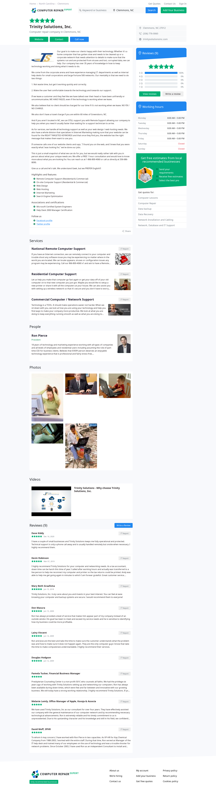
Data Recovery (145, 214)
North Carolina (46, 3)
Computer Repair (147, 203)
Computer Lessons (148, 197)
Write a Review (123, 525)
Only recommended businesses (44, 782)
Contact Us (170, 3)
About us (114, 770)
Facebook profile (44, 220)
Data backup (145, 208)
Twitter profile (43, 224)
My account (142, 770)
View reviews (149, 93)
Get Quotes (154, 3)
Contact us (115, 781)
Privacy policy (170, 770)
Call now (79, 39)
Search (152, 10)
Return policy (170, 775)
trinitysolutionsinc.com (155, 39)
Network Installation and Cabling (155, 219)
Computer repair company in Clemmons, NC (55, 32)
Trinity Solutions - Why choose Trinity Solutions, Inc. (97, 489)
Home (33, 3)
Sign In (182, 3)
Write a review (172, 93)
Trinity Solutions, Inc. (51, 26)
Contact (59, 39)
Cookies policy (170, 781)
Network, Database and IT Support (156, 225)
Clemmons (63, 3)
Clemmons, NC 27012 (154, 27)
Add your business (146, 775)
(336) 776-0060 (150, 33)
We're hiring (116, 775)
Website (39, 39)
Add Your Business (173, 10)
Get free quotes (144, 781)
